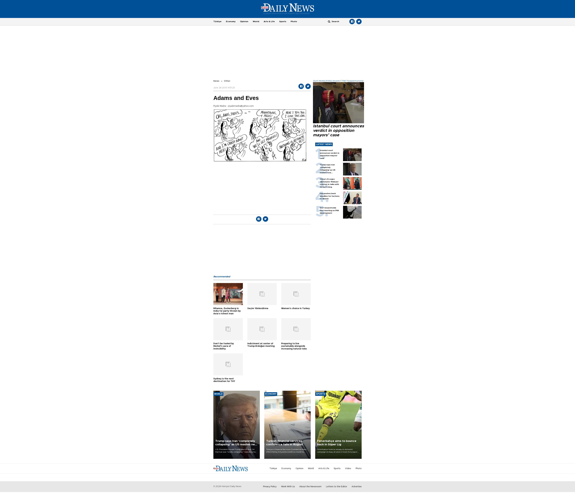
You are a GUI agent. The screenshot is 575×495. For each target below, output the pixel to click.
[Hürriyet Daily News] (287, 9)
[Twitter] (359, 21)
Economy (231, 21)
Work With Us (288, 487)
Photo (294, 21)
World (256, 21)
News (216, 81)
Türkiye (217, 21)
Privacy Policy (270, 487)
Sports (282, 21)
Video (348, 468)
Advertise (357, 487)
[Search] (329, 21)
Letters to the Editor (336, 487)
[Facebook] (352, 21)
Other (227, 81)
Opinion (244, 21)
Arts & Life (269, 21)
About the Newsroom (310, 487)
